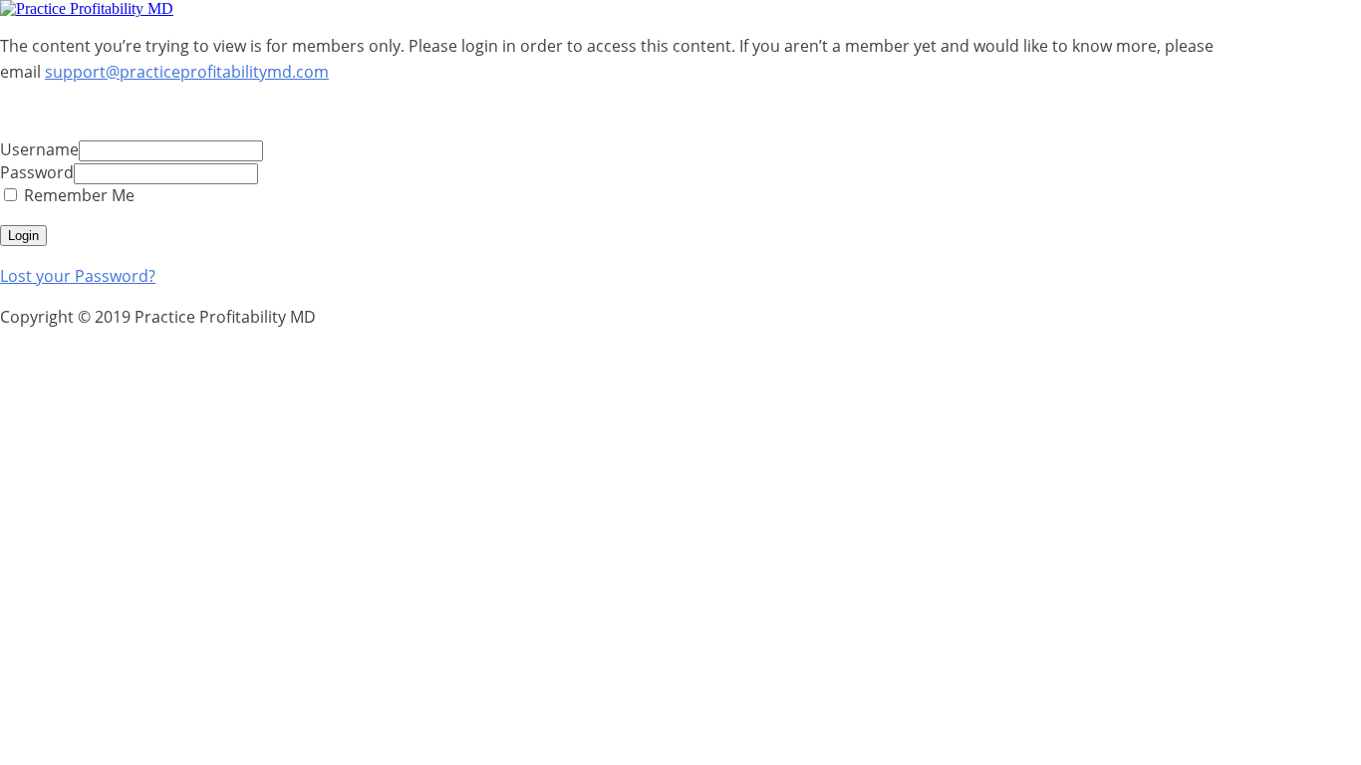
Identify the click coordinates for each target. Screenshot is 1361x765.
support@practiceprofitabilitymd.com (187, 72)
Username (39, 149)
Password (37, 172)
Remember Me (77, 195)
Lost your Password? (77, 276)
